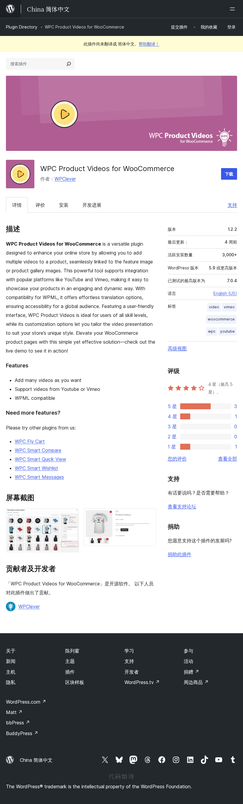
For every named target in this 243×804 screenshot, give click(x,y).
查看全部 (227, 459)
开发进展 (91, 205)
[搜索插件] (69, 64)
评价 (40, 205)
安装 (63, 205)
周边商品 (196, 682)
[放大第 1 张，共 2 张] (71, 516)
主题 (70, 661)
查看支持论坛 (182, 506)
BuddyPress (22, 733)
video (214, 307)
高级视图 (177, 348)
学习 (129, 651)
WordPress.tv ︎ (142, 682)
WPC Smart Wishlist (36, 468)
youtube (227, 331)
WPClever (65, 179)
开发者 (131, 672)
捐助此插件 (179, 554)
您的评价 (177, 459)
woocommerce (221, 319)
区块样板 (74, 682)
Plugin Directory (21, 26)
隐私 (10, 682)
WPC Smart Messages (39, 477)
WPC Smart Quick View (40, 459)
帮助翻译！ (149, 43)
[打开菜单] (233, 9)
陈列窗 (72, 651)
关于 (10, 651)
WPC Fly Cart (30, 441)
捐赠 (191, 672)
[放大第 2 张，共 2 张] (148, 516)
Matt (14, 712)
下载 (229, 173)
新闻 (10, 661)
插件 (70, 672)
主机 (10, 672)
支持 (232, 205)
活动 (188, 661)
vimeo (229, 307)
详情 (17, 205)
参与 (188, 651)
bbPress (18, 723)
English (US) (225, 293)
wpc (211, 331)
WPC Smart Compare (38, 450)
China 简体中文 (36, 760)
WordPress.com (26, 702)
